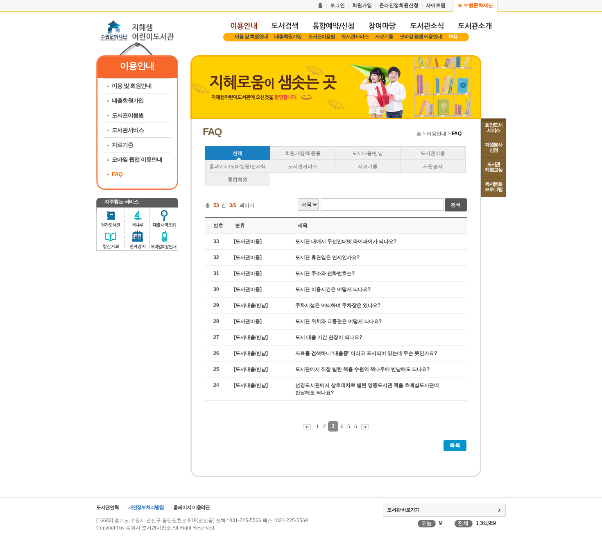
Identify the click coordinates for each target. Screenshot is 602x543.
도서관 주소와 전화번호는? (325, 273)
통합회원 (237, 179)
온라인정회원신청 (399, 5)
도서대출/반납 (367, 153)
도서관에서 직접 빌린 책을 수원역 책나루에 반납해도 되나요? (362, 369)
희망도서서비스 (493, 127)
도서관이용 (433, 153)
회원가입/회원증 (303, 153)
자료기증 (384, 36)
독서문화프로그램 (493, 186)
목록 (455, 445)
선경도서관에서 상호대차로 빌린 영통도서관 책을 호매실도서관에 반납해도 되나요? (367, 388)
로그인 (337, 5)
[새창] (284, 29)
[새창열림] (333, 29)
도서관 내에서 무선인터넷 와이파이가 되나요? (345, 241)
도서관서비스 (355, 36)
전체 (237, 153)
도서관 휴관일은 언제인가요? (327, 257)
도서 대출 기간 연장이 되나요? (328, 337)
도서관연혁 (107, 507)
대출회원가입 (287, 36)
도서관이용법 (321, 36)
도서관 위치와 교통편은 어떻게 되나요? (338, 321)
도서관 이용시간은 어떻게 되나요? (333, 289)
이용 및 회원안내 (251, 36)
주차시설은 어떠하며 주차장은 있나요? (337, 305)
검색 (456, 205)
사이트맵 (436, 5)
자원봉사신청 (493, 147)
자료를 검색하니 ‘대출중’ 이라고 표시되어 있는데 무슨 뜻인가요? (366, 353)
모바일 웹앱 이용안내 (421, 36)
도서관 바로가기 (403, 510)
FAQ (452, 36)
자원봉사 (433, 166)
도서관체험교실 (493, 167)
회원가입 (362, 5)
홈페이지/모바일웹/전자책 (237, 166)
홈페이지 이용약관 (191, 507)
